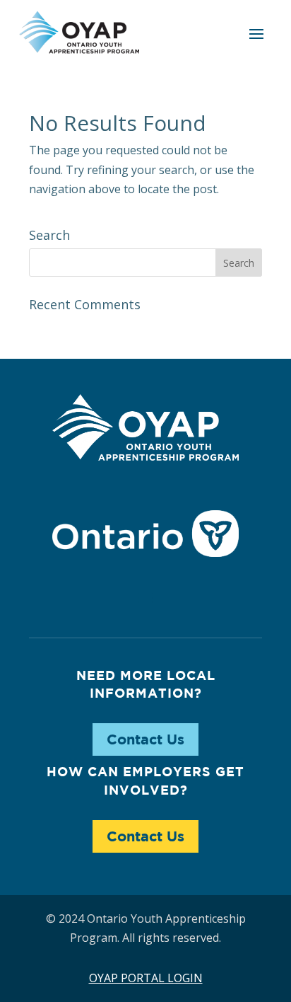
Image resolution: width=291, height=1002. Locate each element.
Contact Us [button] (145, 739)
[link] (79, 32)
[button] (256, 33)
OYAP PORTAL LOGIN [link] (146, 978)
